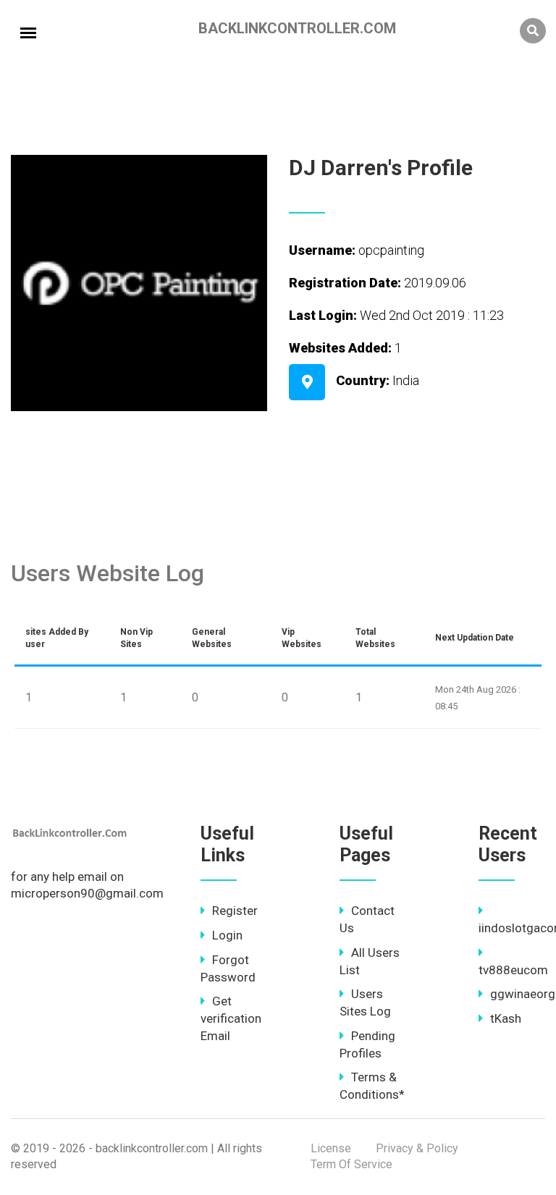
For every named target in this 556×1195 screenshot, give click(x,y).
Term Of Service (351, 1164)
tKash (505, 1018)
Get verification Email (231, 1018)
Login (227, 935)
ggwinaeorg (522, 994)
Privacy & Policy (417, 1148)
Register (235, 910)
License (331, 1148)
